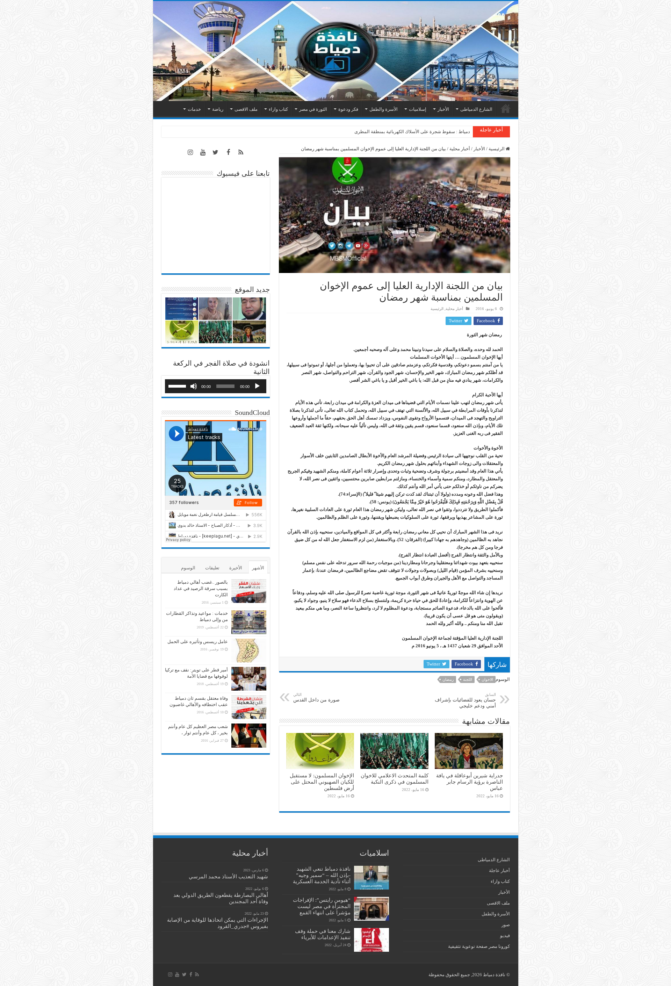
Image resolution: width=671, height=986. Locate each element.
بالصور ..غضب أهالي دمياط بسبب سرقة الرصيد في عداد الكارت (201, 588)
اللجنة (467, 679)
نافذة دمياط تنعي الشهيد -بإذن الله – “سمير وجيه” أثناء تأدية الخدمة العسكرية (322, 875)
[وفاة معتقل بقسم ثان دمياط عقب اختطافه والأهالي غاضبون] (248, 707)
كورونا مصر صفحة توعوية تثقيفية (479, 946)
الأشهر (258, 567)
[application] (215, 386)
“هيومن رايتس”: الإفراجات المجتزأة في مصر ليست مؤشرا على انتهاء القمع (322, 906)
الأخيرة (235, 567)
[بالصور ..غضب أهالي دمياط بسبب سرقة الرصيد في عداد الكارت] (248, 591)
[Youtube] (203, 152)
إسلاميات (417, 109)
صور (506, 924)
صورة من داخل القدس (316, 697)
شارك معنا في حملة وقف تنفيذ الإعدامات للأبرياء (323, 934)
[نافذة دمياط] (335, 51)
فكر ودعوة (348, 109)
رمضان (448, 679)
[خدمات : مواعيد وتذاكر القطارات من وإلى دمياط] (248, 622)
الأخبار (443, 109)
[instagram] (190, 152)
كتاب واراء (278, 109)
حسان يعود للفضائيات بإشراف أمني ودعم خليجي (465, 700)
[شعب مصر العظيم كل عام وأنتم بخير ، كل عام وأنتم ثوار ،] (248, 735)
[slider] (178, 385)
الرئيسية (506, 108)
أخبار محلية (459, 148)
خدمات (194, 109)
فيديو (505, 935)
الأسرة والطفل (383, 109)
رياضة (217, 109)
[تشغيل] (257, 386)
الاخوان (487, 679)
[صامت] (193, 386)
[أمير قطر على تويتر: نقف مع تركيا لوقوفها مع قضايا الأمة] (248, 679)
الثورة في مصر (313, 109)
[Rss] (240, 152)
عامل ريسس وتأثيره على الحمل (197, 641)
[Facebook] (228, 152)
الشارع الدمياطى (476, 109)
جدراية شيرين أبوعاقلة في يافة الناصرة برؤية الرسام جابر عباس (469, 781)
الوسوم (188, 567)
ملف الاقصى (246, 109)
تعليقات (212, 567)
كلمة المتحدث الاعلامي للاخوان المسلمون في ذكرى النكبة (415, 131)
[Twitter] (215, 152)
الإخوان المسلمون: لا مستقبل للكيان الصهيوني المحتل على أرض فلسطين (322, 781)
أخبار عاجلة (499, 870)
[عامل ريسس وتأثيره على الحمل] (248, 650)
